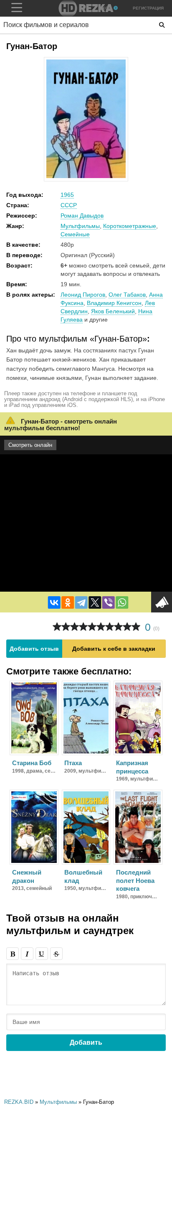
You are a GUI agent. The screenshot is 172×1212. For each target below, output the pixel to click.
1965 (67, 194)
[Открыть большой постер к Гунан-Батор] (86, 176)
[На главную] (86, 8)
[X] (95, 602)
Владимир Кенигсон (114, 303)
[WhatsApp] (122, 602)
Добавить (86, 1042)
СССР (69, 205)
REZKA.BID (18, 1102)
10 (136, 626)
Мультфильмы (80, 226)
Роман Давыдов (82, 215)
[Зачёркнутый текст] (56, 953)
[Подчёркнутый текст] (41, 953)
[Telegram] (81, 602)
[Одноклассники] (67, 602)
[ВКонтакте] (54, 602)
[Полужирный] (12, 953)
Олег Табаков (127, 294)
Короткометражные (129, 226)
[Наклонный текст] (27, 953)
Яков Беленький (113, 311)
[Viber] (108, 602)
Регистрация (148, 8)
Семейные (75, 234)
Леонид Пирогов (83, 294)
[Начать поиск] (162, 25)
